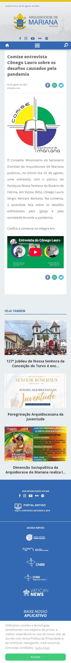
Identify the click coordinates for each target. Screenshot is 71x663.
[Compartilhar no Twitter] (61, 85)
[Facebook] (20, 38)
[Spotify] (46, 38)
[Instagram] (25, 38)
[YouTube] (33, 38)
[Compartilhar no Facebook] (47, 85)
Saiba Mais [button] (42, 648)
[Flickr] (40, 38)
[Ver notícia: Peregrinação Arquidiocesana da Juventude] (35, 391)
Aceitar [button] (35, 657)
